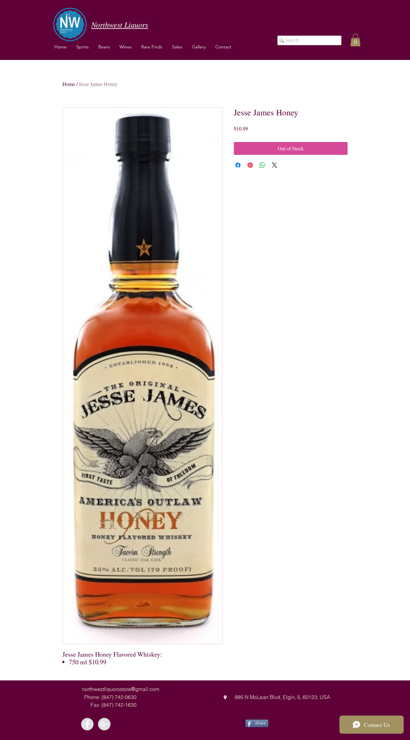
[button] (125, 47)
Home (68, 83)
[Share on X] (274, 165)
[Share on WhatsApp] (262, 165)
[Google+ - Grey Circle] (104, 724)
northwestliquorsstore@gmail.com (120, 689)
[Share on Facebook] (238, 165)
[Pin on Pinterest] (250, 165)
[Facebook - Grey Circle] (87, 724)
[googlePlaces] (225, 697)
